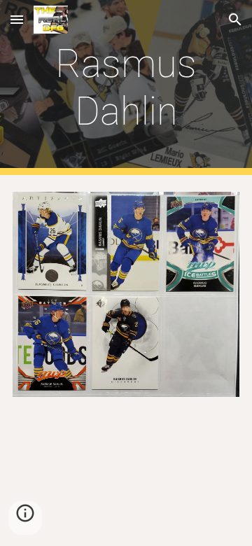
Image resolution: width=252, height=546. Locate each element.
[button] (17, 19)
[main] (126, 87)
